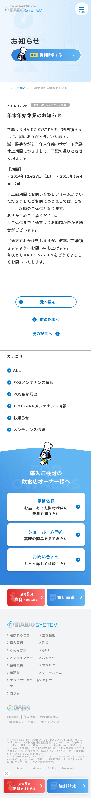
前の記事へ (50, 319)
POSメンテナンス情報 (33, 382)
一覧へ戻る (46, 302)
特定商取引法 (49, 717)
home (8, 88)
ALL (17, 370)
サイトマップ (50, 722)
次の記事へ (42, 334)
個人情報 (30, 717)
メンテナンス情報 (29, 429)
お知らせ (23, 88)
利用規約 (13, 717)
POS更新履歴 (25, 394)
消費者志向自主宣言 (23, 722)
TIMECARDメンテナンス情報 (40, 406)
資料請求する (47, 54)
